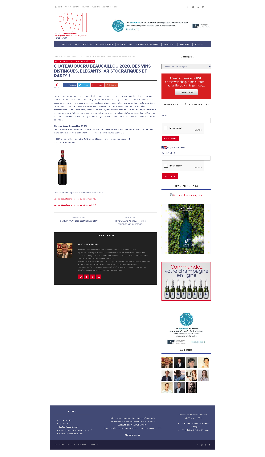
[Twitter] (203, 7)
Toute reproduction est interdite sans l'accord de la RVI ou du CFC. (133, 428)
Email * (165, 115)
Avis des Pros (65, 56)
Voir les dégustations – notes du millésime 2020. (75, 199)
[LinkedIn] (197, 7)
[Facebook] (187, 7)
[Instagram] (192, 7)
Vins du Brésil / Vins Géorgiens (195, 430)
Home (56, 56)
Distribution (77, 61)
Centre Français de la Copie (71, 433)
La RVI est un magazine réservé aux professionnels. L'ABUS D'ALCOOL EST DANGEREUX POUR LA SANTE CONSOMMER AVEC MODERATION (133, 421)
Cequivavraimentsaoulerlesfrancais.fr (75, 430)
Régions (90, 61)
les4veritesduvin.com (68, 427)
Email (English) (168, 153)
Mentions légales (132, 435)
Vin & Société (65, 420)
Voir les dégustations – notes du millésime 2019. (75, 205)
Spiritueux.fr (64, 423)
